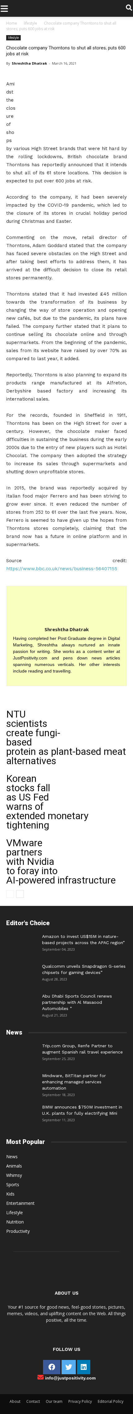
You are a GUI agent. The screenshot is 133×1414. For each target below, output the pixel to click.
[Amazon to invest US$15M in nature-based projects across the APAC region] (21, 942)
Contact (33, 1401)
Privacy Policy (80, 1401)
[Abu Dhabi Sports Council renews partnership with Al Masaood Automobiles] (21, 1000)
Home (11, 23)
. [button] (132, 8)
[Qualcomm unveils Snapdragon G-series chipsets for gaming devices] (21, 972)
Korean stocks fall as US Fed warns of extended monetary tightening (47, 802)
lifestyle (30, 23)
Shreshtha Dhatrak (29, 63)
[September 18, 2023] (21, 1081)
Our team (54, 1401)
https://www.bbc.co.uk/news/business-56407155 (61, 569)
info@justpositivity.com (70, 1377)
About (15, 1401)
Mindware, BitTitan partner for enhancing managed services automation (74, 1081)
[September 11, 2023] (21, 1113)
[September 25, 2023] (21, 1052)
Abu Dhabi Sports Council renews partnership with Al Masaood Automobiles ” (77, 1002)
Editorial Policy (110, 1401)
